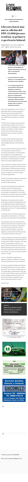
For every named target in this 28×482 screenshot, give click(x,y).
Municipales (13, 19)
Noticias (7, 19)
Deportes (20, 19)
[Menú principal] (13, 16)
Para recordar (14, 21)
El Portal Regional (14, 47)
